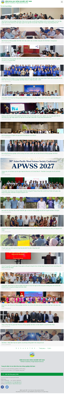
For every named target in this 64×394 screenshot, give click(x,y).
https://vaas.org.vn (17, 383)
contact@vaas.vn (8, 382)
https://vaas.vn (8, 383)
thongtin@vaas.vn (17, 382)
